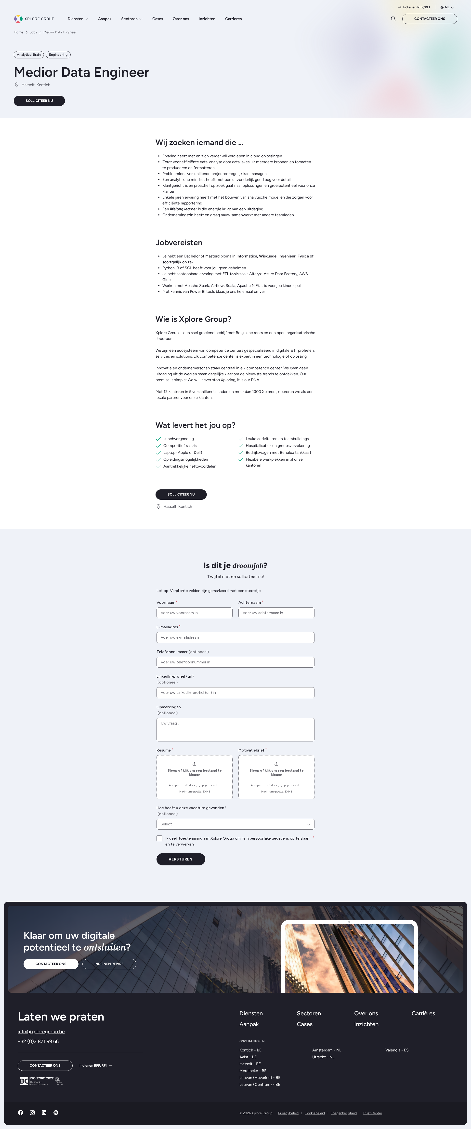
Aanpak (104, 18)
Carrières (233, 18)
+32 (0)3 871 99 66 (38, 1041)
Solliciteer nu (39, 101)
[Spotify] (56, 1114)
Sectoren (129, 18)
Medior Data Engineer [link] (60, 32)
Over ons (181, 18)
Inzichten (207, 18)
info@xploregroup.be (41, 1032)
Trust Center (372, 1113)
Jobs (33, 32)
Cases (157, 18)
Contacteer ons (429, 19)
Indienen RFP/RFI (109, 964)
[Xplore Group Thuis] (34, 19)
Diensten (75, 18)
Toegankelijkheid (344, 1113)
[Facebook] (21, 1114)
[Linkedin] (44, 1114)
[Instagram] (32, 1114)
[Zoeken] (393, 19)
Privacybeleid (288, 1113)
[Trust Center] (41, 1081)
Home (18, 32)
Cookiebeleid (315, 1113)
